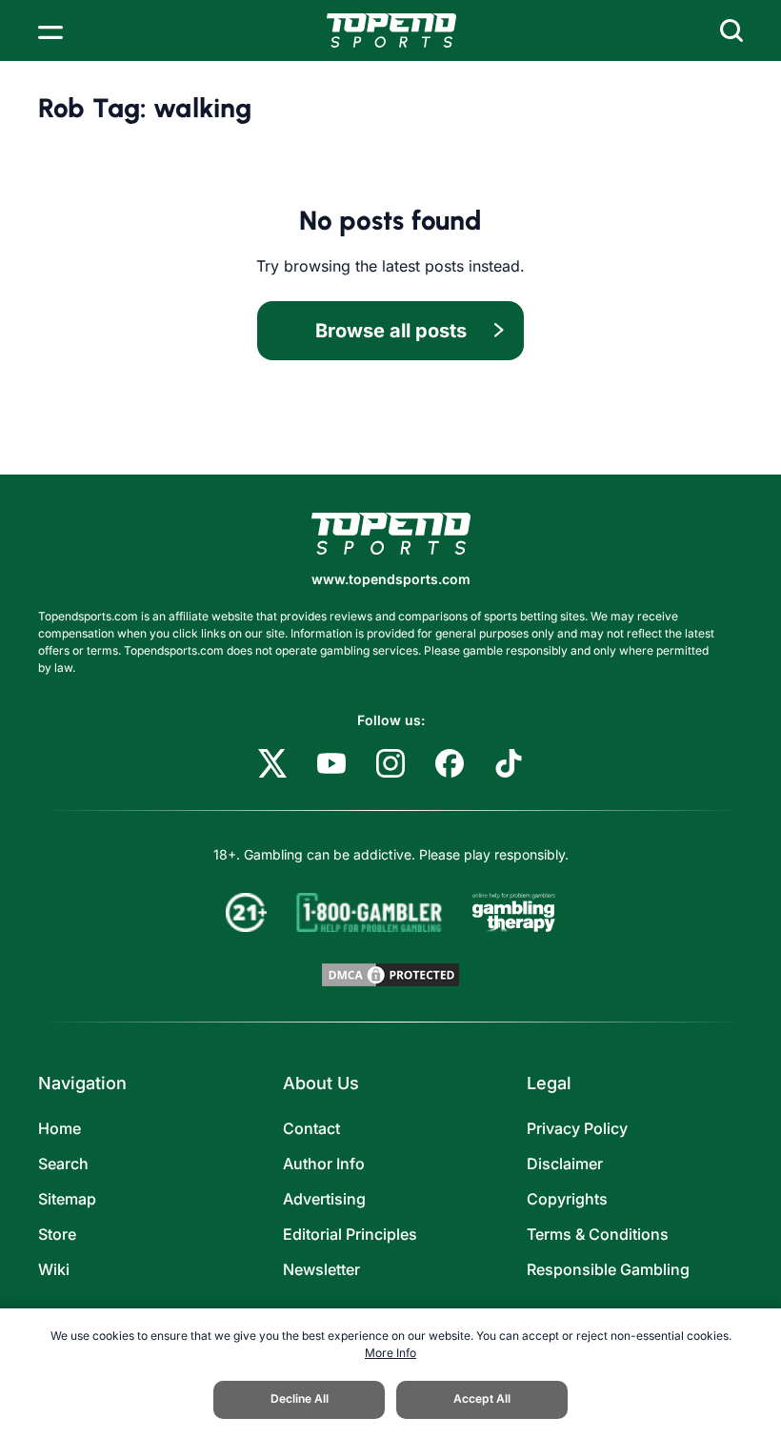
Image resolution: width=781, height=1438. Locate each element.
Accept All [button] (482, 1398)
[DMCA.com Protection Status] (390, 975)
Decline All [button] (299, 1398)
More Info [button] (390, 1353)
